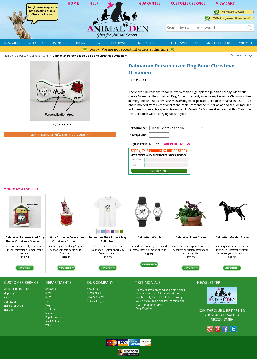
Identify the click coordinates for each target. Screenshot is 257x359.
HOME (73, 3)
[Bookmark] (241, 56)
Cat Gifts (36, 43)
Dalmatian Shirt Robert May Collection (107, 239)
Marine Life (147, 43)
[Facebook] (225, 331)
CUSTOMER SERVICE (188, 3)
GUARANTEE (149, 3)
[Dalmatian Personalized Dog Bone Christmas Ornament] (60, 126)
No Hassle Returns (233, 12)
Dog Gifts (12, 43)
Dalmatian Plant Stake (190, 237)
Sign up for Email (13, 305)
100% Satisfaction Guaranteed (231, 18)
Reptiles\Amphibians (181, 43)
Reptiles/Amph (53, 317)
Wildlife (246, 43)
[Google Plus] (210, 331)
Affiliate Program (96, 301)
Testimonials (94, 293)
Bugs (97, 43)
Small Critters (218, 43)
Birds (80, 43)
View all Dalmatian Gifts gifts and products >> (60, 134)
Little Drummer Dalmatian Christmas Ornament (66, 239)
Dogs (48, 305)
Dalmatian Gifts (39, 55)
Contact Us (10, 301)
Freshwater (120, 43)
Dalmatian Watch (149, 237)
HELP (93, 3)
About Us (92, 289)
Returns (8, 297)
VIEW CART (225, 3)
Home (7, 55)
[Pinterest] (217, 331)
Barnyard (60, 43)
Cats (47, 301)
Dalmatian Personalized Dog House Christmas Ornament (25, 239)
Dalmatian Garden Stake (232, 237)
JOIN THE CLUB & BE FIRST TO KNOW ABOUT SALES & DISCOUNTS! (222, 315)
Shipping (9, 293)
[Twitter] (233, 331)
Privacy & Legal (95, 297)
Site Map (9, 309)
